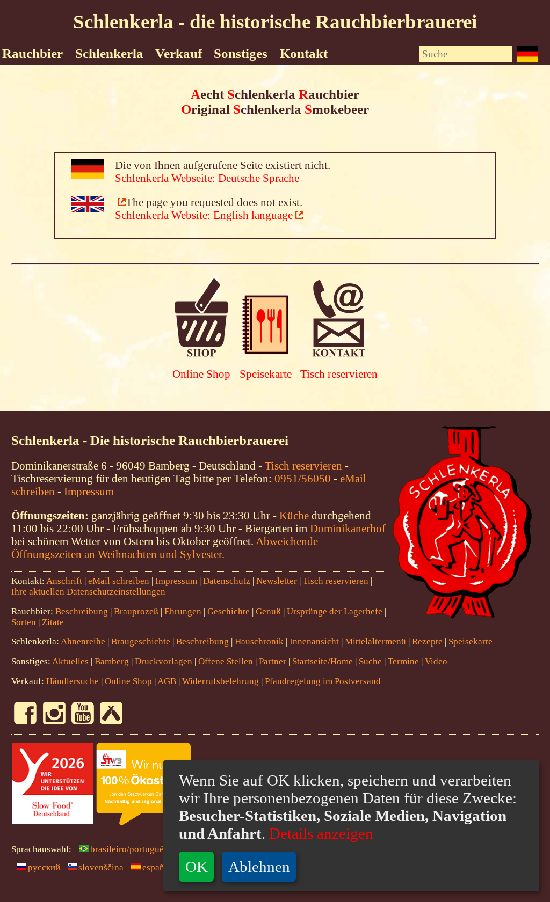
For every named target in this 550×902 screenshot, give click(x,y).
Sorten (23, 622)
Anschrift (64, 581)
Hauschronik (260, 641)
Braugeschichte (140, 641)
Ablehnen (259, 866)
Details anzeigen (319, 833)
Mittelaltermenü (375, 641)
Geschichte (228, 611)
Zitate (53, 622)
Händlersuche (72, 681)
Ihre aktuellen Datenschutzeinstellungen (88, 591)
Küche (294, 515)
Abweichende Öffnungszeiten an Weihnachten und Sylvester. (164, 547)
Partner (272, 661)
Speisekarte (266, 374)
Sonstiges (240, 53)
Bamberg (112, 661)
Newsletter (276, 581)
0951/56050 (302, 478)
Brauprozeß (136, 611)
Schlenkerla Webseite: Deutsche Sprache (207, 178)
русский (44, 867)
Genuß (268, 611)
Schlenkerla (109, 53)
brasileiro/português (129, 849)
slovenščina (101, 867)
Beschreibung (81, 611)
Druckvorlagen (163, 661)
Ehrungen (182, 611)
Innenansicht (314, 641)
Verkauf (178, 53)
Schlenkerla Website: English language (204, 215)
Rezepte (427, 641)
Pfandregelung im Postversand (323, 681)
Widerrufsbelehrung (220, 681)
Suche (370, 661)
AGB (166, 681)
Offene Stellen (225, 661)
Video (436, 661)
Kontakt (304, 53)
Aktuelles (70, 661)
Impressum (89, 491)
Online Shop (201, 374)
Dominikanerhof (348, 528)
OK (196, 866)
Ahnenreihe (83, 641)
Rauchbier (32, 53)
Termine (403, 661)
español (157, 867)
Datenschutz (226, 581)
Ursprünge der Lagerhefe (334, 611)
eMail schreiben (118, 581)
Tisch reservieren (339, 374)
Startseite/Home (322, 661)
